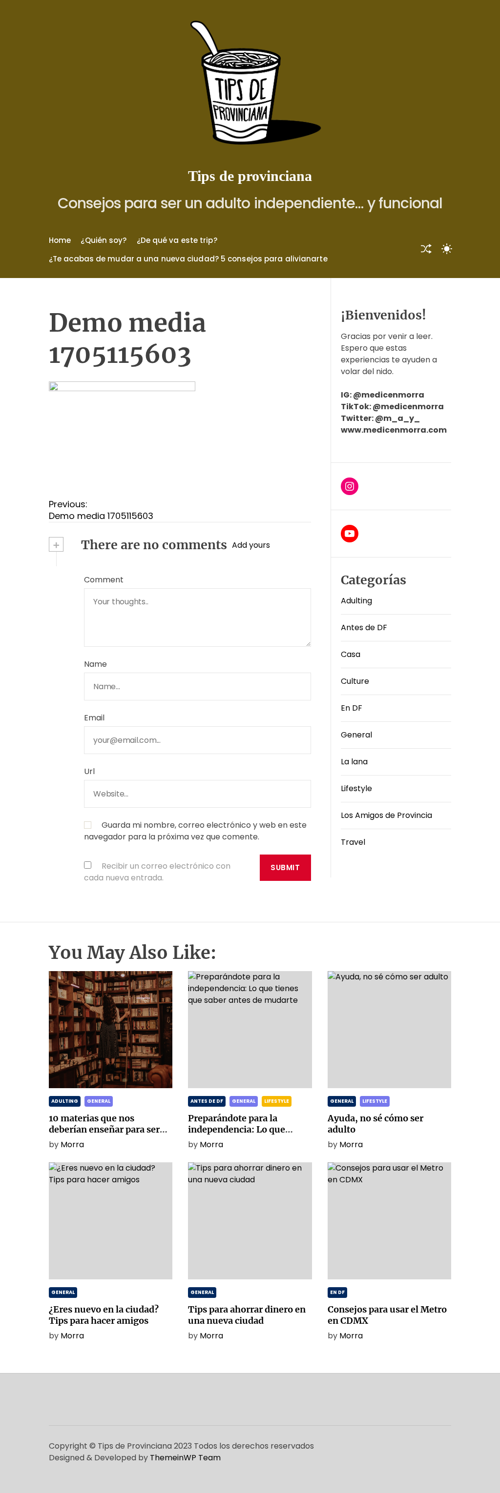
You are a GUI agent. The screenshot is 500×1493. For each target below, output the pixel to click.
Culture (355, 681)
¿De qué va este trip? (177, 240)
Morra (72, 1144)
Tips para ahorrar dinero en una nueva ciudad (247, 1315)
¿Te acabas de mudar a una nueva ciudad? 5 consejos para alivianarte (188, 259)
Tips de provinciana (250, 176)
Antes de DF (364, 627)
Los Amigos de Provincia (386, 815)
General (356, 734)
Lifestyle (356, 788)
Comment (104, 579)
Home (60, 240)
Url (89, 771)
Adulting (356, 600)
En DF (351, 708)
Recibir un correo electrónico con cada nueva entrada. (157, 871)
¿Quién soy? (103, 240)
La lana (354, 761)
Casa (350, 654)
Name (95, 664)
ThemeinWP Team (185, 1457)
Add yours (251, 545)
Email (94, 717)
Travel (353, 842)
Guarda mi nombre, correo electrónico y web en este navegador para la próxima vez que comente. (195, 830)
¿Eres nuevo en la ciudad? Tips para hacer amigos (104, 1315)
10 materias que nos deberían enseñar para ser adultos (104, 1129)
